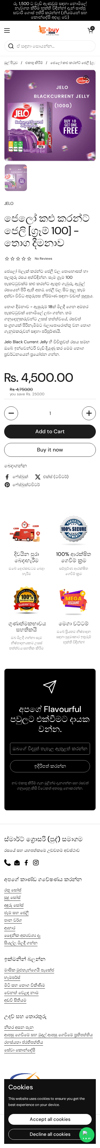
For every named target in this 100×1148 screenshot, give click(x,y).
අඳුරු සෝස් (14, 905)
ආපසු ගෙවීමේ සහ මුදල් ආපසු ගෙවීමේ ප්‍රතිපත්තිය (48, 1035)
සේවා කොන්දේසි (19, 1050)
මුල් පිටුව (11, 62)
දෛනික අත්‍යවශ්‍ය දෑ (22, 935)
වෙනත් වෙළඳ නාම (21, 992)
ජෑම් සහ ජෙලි (16, 912)
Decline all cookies (50, 1134)
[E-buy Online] (49, 30)
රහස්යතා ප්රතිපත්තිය (23, 1042)
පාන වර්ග (13, 920)
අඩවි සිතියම (15, 1000)
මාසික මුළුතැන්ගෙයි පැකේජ (29, 970)
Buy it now (50, 449)
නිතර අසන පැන (19, 1027)
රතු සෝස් (12, 890)
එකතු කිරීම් (34, 62)
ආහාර (9, 928)
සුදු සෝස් (12, 897)
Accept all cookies (50, 1119)
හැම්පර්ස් (12, 977)
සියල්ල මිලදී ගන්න (21, 943)
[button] (90, 30)
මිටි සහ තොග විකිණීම (24, 985)
